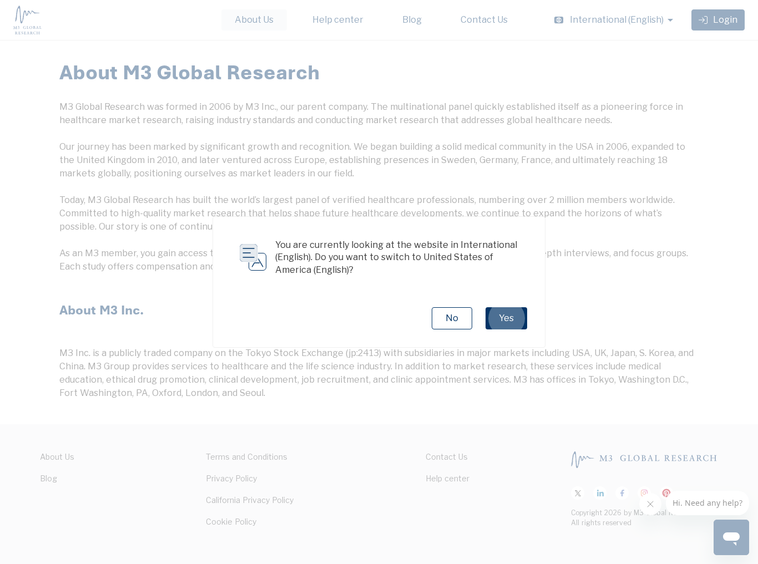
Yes (506, 318)
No (452, 318)
